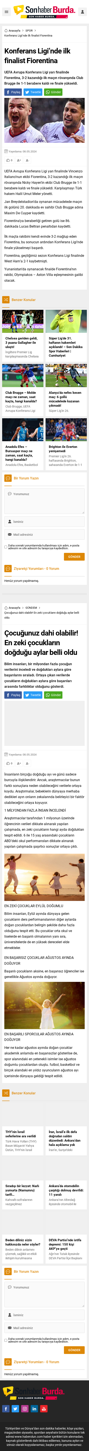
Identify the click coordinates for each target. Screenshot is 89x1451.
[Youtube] (44, 1408)
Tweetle (35, 92)
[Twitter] (15, 1408)
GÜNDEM (31, 608)
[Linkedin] (34, 1408)
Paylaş (15, 92)
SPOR (29, 30)
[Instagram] (25, 1408)
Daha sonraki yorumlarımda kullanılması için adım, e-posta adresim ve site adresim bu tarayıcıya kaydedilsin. (43, 547)
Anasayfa (14, 30)
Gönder (56, 92)
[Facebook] (6, 1408)
